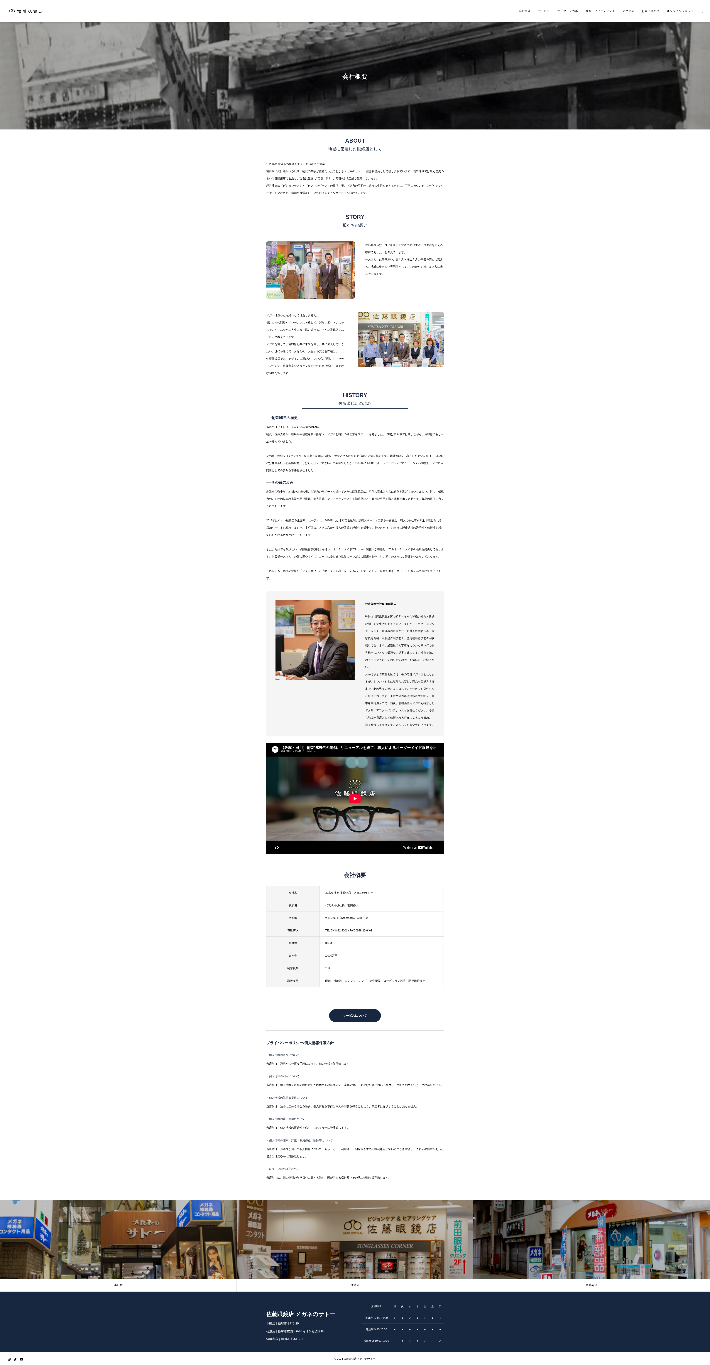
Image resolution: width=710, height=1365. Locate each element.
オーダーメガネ (567, 11)
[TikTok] (15, 1359)
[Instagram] (9, 1359)
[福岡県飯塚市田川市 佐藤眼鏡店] (25, 11)
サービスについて (355, 1015)
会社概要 (525, 11)
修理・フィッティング (600, 11)
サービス (544, 11)
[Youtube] (21, 1359)
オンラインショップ (680, 11)
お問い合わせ (650, 11)
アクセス (628, 11)
